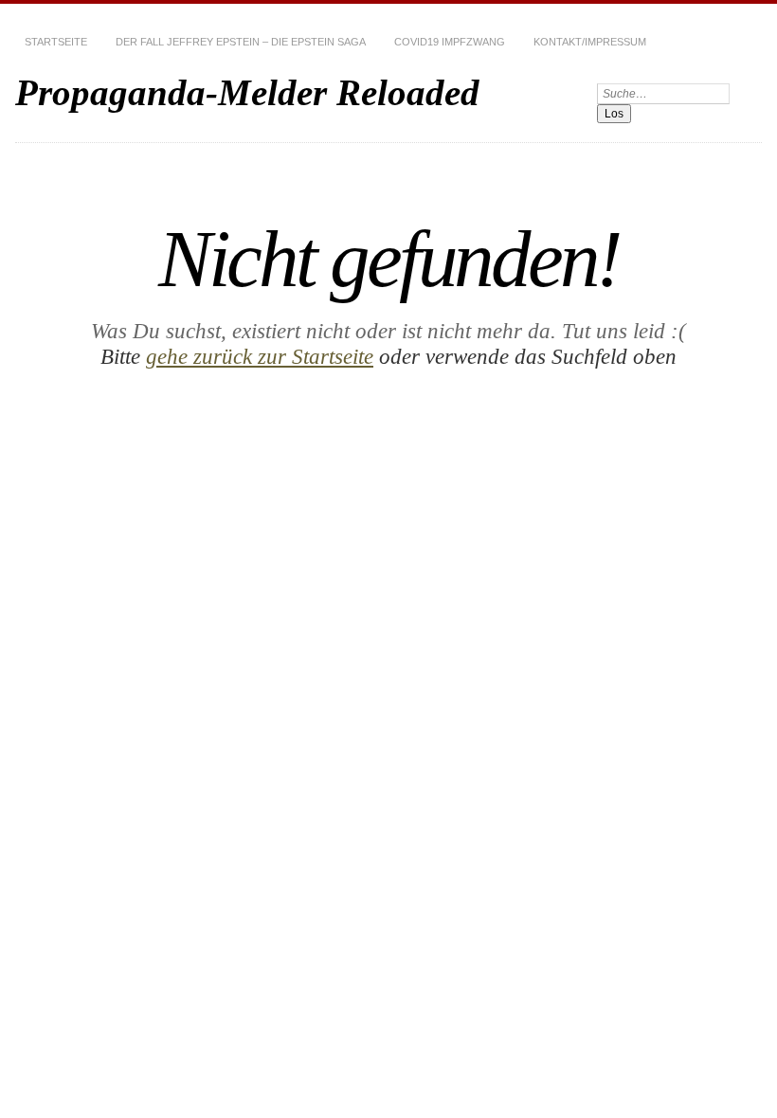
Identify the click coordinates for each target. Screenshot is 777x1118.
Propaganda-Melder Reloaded (247, 92)
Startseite (56, 41)
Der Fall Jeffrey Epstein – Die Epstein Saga (241, 41)
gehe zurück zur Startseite (259, 356)
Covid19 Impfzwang (449, 41)
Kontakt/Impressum (589, 41)
